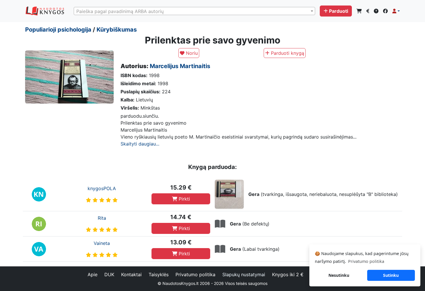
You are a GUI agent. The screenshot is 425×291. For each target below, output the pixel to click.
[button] (396, 11)
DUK (109, 274)
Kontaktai (131, 274)
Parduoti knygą (286, 53)
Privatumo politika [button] (366, 261)
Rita (102, 218)
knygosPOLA (102, 188)
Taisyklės (159, 274)
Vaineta (102, 243)
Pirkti (183, 199)
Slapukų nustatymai (243, 274)
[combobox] (194, 11)
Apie (92, 274)
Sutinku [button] (391, 275)
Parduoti (338, 11)
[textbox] (194, 11)
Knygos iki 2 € (288, 274)
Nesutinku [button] (338, 275)
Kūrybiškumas (117, 29)
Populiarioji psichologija (58, 29)
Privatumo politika (195, 274)
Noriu (191, 53)
